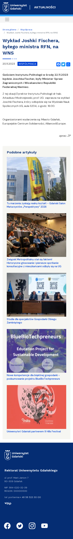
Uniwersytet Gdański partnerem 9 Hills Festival (34, 431)
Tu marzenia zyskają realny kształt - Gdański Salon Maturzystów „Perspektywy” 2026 (36, 205)
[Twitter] (63, 64)
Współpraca (26, 29)
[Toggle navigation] (7, 19)
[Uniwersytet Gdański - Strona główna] (15, 7)
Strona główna (9, 29)
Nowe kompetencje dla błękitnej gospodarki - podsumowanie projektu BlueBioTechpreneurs (33, 377)
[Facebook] (58, 64)
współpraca (27, 63)
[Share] (68, 64)
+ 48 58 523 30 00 (30, 497)
